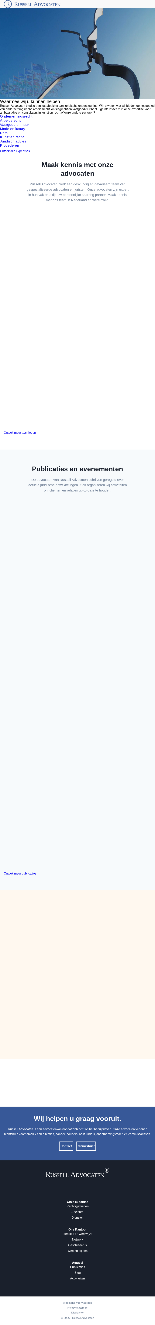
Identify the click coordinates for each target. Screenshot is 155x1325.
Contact (91, 95)
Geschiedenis (77, 1245)
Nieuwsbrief (86, 1146)
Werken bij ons (77, 1250)
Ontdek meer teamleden (20, 432)
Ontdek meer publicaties (20, 873)
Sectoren (77, 1212)
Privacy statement (77, 1307)
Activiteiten (77, 1278)
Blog (77, 1272)
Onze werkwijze (69, 95)
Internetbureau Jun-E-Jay (92, 1323)
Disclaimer (77, 1312)
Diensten (77, 1217)
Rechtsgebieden (78, 1206)
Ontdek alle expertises (15, 151)
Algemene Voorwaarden (77, 1302)
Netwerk (77, 1239)
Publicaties (77, 1267)
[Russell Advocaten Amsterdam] (77, 1176)
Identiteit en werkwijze (77, 1233)
